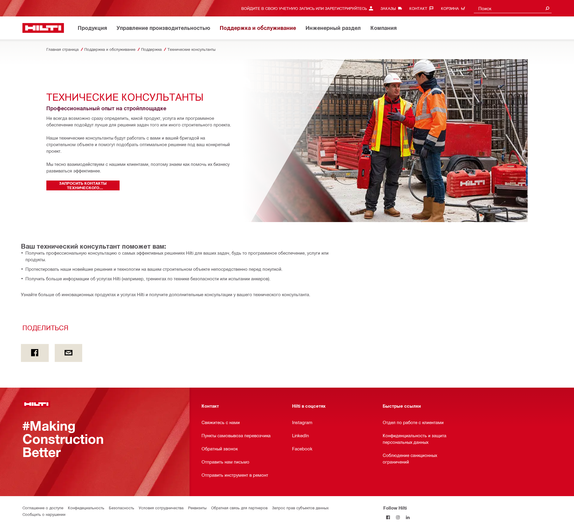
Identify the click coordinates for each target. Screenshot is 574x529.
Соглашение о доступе (42, 507)
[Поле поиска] (547, 8)
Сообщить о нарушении (43, 514)
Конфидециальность (86, 507)
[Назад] (43, 28)
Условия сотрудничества (161, 507)
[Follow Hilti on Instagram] (398, 517)
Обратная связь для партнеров (239, 507)
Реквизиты (197, 507)
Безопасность (121, 507)
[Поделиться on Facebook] (35, 353)
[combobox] (513, 8)
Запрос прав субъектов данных (300, 507)
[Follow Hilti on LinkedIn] (408, 517)
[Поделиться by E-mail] (69, 353)
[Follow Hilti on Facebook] (388, 517)
